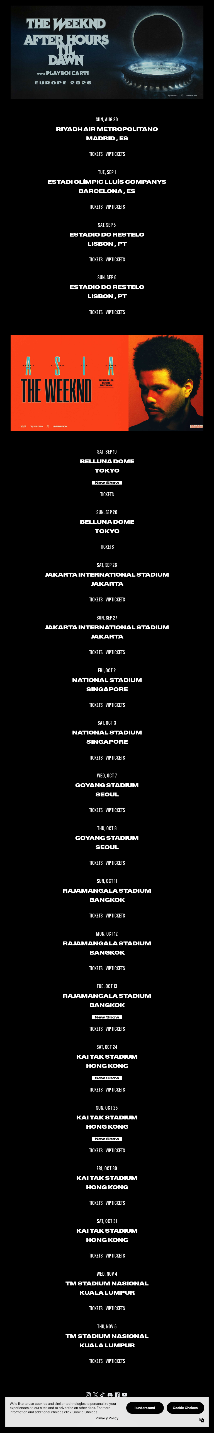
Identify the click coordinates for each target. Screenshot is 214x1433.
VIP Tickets (115, 154)
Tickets (96, 154)
